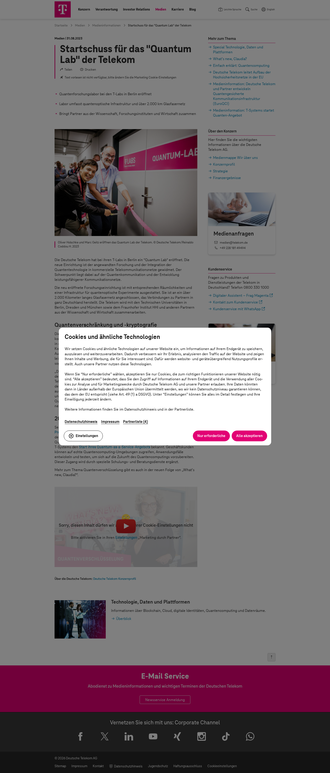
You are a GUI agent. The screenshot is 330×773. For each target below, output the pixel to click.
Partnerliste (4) (135, 421)
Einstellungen (87, 435)
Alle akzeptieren (249, 435)
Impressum (110, 421)
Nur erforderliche (211, 435)
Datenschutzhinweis (81, 421)
